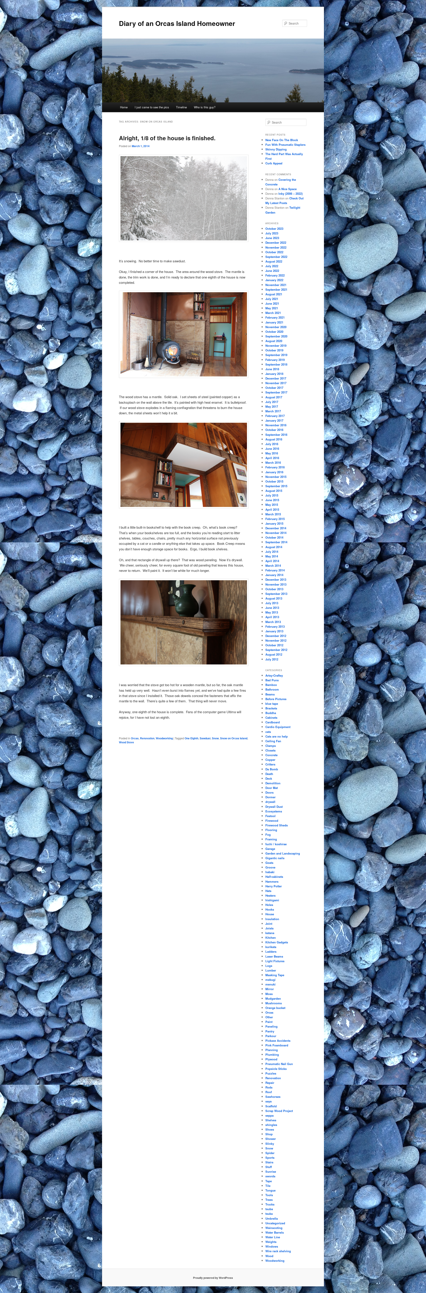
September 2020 (276, 336)
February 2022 (275, 275)
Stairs (269, 1162)
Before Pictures (275, 699)
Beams (270, 694)
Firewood (271, 820)
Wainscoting (273, 1228)
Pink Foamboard (276, 1045)
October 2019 (274, 350)
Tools (269, 1195)
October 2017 (274, 388)
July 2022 (271, 266)
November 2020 (275, 327)
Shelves (270, 1120)
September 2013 (276, 594)
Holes (269, 905)
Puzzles (270, 1073)
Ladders (270, 951)
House (269, 914)
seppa (269, 1115)
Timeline (181, 107)
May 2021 (271, 308)
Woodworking (164, 738)
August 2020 (273, 341)
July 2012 (271, 659)
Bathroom (272, 689)
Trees (269, 1200)
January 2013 (274, 631)
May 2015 (271, 504)
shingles (271, 1125)
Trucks (269, 1204)
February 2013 (275, 626)
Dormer (270, 797)
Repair (269, 1083)
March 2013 (273, 622)
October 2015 (274, 481)
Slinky (269, 1143)
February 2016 (275, 467)
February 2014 (275, 570)
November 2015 (275, 477)
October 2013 (274, 589)
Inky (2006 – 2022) (290, 193)
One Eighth (191, 738)
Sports (269, 1157)
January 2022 (274, 280)
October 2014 (274, 537)
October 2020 (274, 331)
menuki (270, 984)
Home (124, 107)
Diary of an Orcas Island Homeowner (177, 23)
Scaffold (271, 1106)
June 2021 (272, 303)
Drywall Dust (274, 806)
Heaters (270, 895)
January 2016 (274, 472)
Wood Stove (126, 742)
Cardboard (272, 722)
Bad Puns (272, 680)
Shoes (269, 1129)
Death (269, 774)
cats (268, 732)
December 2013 (275, 579)
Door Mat (271, 788)
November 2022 (275, 247)
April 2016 (272, 458)
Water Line (272, 1237)
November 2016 (275, 425)
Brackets (271, 708)
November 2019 (275, 345)
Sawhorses (272, 1096)
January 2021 (274, 322)
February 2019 (275, 360)
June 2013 (272, 608)
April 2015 (272, 509)
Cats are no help (276, 736)
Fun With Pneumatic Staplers (285, 144)
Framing (271, 839)
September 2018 (276, 364)
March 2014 (273, 565)
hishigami (272, 900)
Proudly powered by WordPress (213, 1278)
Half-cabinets (274, 876)
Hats (268, 891)
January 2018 (274, 374)
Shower (270, 1139)
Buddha (270, 713)
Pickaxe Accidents (277, 1040)
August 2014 (273, 547)
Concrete (271, 755)
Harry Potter (273, 886)
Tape (268, 1181)
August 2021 (273, 294)
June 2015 (272, 500)
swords (270, 1176)
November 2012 (275, 640)
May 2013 (271, 612)
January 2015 (274, 523)
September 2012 (276, 650)
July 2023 (271, 233)
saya (268, 1101)
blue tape (271, 703)
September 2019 (276, 355)
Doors (269, 792)
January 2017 (274, 420)
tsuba (269, 1209)
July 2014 (271, 551)
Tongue (270, 1190)
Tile (267, 1186)
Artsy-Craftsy (274, 675)
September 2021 (276, 289)
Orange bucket (275, 1008)
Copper (270, 759)
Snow (215, 738)
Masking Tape (274, 975)
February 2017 (275, 416)
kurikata (270, 947)
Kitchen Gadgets (276, 942)
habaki (269, 872)
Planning (271, 1050)
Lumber (270, 970)
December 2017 (275, 378)
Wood (269, 1256)
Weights (270, 1242)
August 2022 (273, 261)
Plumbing (272, 1054)
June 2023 (272, 238)
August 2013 (273, 598)
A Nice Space (287, 189)
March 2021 (273, 313)
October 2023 (274, 228)
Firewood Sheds (276, 825)
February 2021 (275, 317)
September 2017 (276, 392)
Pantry (269, 1031)
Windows (271, 1246)
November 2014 (275, 533)
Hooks (269, 909)
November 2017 (275, 383)
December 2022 (275, 242)
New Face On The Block (281, 140)
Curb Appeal (273, 163)
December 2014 (275, 528)
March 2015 (273, 514)
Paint (268, 1022)
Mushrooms (273, 1003)
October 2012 (274, 645)
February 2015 (275, 519)
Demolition (272, 783)
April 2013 (272, 617)
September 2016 (276, 434)
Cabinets (271, 717)
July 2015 (271, 495)
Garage (270, 849)
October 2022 (274, 252)
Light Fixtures (274, 961)
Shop (269, 1134)
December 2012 (275, 636)
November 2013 (275, 584)
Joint (268, 923)
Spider (269, 1153)
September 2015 (276, 486)
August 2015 (273, 491)
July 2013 (271, 603)
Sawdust (205, 738)
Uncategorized (275, 1223)
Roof (268, 1092)
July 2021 (271, 299)
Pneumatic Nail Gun (279, 1064)
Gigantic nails (274, 858)
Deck (268, 778)
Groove (270, 867)
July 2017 (271, 402)
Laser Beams (274, 956)
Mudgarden (273, 998)
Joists (269, 928)
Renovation (147, 738)
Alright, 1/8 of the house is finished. (167, 138)
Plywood (271, 1059)
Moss (269, 994)
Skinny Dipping (276, 149)
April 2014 (272, 561)
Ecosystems (273, 811)
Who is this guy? (204, 107)
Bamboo (271, 685)
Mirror (269, 989)
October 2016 (274, 430)
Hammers (271, 881)
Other (269, 1017)
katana (269, 933)
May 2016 (271, 453)
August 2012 (273, 654)
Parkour (270, 1036)
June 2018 (272, 369)
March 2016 (273, 462)
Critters (270, 764)
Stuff (268, 1167)
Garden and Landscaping (282, 853)
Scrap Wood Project (279, 1111)
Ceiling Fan (273, 741)
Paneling (271, 1026)
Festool (270, 816)
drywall (270, 802)
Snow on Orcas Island (233, 738)
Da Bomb (271, 769)
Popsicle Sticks (276, 1069)
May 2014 (271, 556)
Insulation (272, 919)
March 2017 (273, 411)
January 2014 (274, 575)
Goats (269, 863)
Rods (268, 1087)
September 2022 (276, 257)
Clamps (270, 746)
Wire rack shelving (278, 1251)
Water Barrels (274, 1232)
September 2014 (276, 542)
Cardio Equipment (277, 727)
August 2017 (273, 397)
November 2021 (275, 285)
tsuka (269, 1213)
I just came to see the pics (152, 107)
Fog (268, 834)
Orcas (135, 738)
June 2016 (272, 448)
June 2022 (272, 271)
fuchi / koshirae (276, 844)
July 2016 (271, 444)
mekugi (270, 980)
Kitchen (270, 937)
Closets (270, 750)
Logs (268, 966)
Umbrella (271, 1218)
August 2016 (273, 439)
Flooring (271, 830)
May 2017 (271, 406)
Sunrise (270, 1171)
